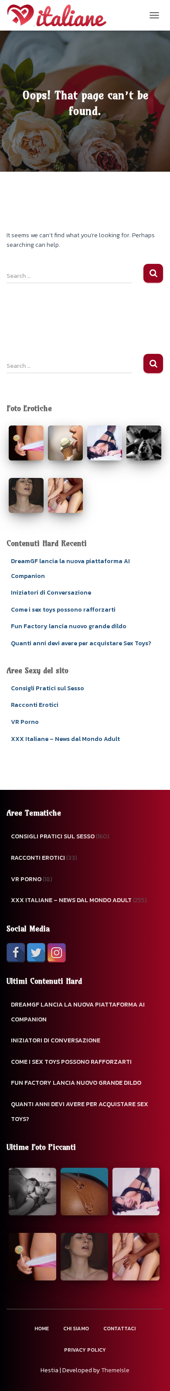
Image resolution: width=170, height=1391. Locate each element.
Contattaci (119, 1328)
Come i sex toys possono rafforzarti (63, 609)
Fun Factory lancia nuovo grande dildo (68, 626)
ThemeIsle (115, 1370)
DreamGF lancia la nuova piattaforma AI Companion (78, 1012)
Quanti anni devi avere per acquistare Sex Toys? (81, 643)
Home (41, 1328)
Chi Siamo (76, 1328)
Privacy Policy (85, 1350)
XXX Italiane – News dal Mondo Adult (65, 739)
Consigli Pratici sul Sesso (47, 688)
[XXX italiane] (60, 15)
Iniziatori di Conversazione (51, 592)
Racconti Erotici (34, 704)
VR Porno (25, 722)
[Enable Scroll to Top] (153, 1373)
